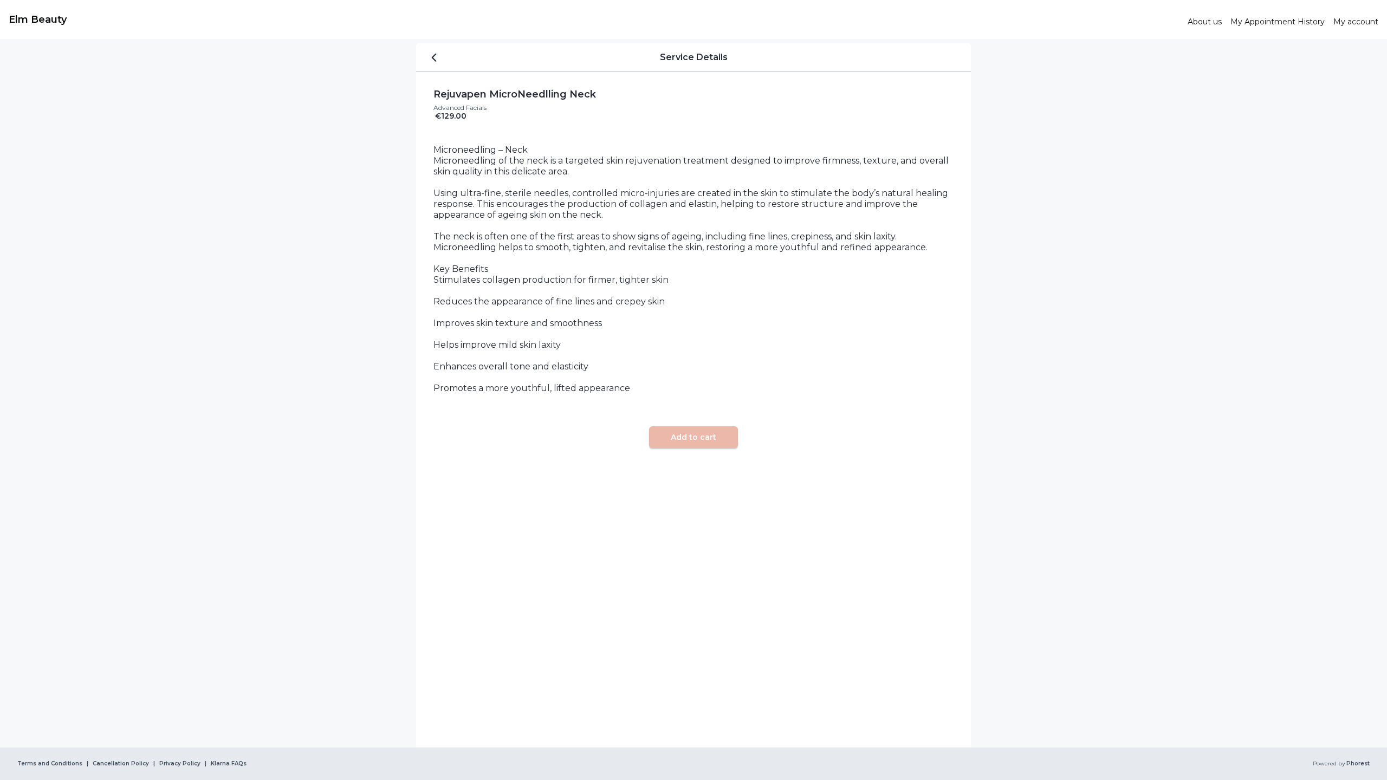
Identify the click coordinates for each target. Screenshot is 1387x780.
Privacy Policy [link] (179, 763)
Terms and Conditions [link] (49, 763)
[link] (594, 19)
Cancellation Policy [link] (121, 763)
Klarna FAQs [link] (229, 763)
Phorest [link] (1358, 763)
